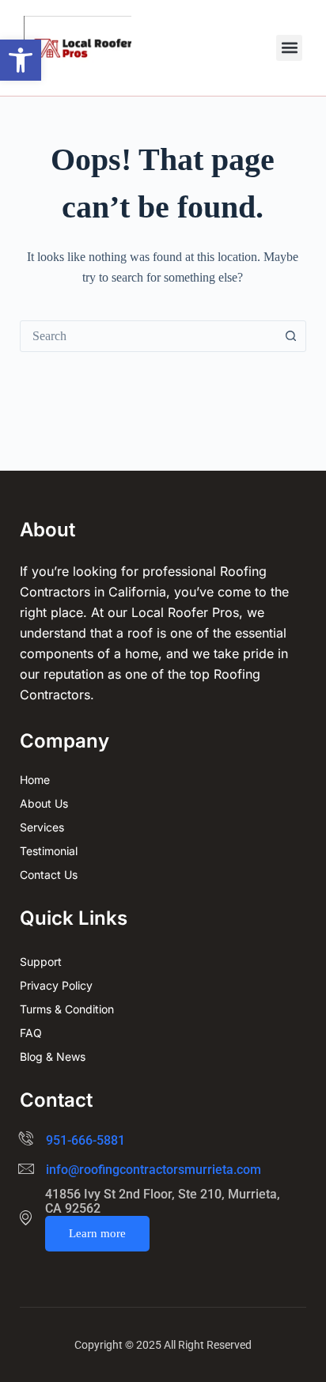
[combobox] (148, 336)
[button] (20, 60)
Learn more (97, 1233)
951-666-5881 (85, 1140)
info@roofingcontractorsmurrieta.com (153, 1169)
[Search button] (290, 336)
